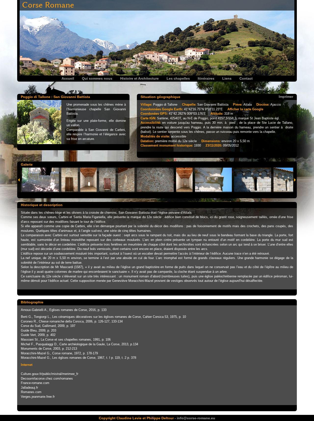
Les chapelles (178, 78)
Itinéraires (206, 78)
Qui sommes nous (97, 78)
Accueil (68, 78)
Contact (246, 78)
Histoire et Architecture (139, 78)
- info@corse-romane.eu (194, 418)
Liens (227, 78)
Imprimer (286, 96)
